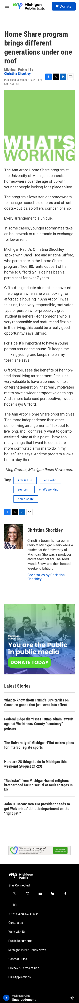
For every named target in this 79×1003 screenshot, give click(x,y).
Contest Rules (17, 959)
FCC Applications (19, 977)
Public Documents (20, 941)
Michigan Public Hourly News (27, 950)
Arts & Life (25, 480)
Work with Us (16, 931)
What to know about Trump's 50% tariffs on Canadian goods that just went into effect (36, 702)
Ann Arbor (51, 480)
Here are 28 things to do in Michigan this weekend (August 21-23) (35, 763)
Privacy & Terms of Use (23, 968)
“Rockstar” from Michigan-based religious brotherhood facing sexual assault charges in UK (38, 785)
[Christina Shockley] (13, 536)
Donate (65, 6)
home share (26, 499)
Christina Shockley (17, 73)
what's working (49, 489)
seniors (23, 489)
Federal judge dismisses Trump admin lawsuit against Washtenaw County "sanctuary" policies (39, 724)
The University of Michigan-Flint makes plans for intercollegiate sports (39, 745)
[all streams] (73, 997)
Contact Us (15, 922)
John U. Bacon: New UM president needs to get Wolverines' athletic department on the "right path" (37, 808)
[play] (6, 998)
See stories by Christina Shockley (46, 577)
